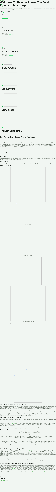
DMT (2, 26)
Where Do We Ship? (4, 480)
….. (9, 455)
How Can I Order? (4, 482)
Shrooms (3, 14)
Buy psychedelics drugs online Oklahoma (8, 138)
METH (3, 32)
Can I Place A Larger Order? (5, 486)
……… (11, 455)
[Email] (0, 4)
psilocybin (13, 468)
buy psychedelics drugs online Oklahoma (9, 149)
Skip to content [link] (2, 0)
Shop (2, 11)
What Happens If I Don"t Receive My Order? (8, 490)
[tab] (28, 481)
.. (27, 455)
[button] (2, 448)
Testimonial (4, 47)
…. (12, 455)
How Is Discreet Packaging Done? (6, 484)
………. (15, 455)
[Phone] (1, 4)
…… (13, 455)
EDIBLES (5, 20)
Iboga (3, 41)
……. (23, 455)
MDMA (3, 29)
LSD (2, 23)
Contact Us (3, 50)
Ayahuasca (3, 38)
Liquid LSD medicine (12, 423)
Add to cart (11, 55)
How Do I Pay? (3, 488)
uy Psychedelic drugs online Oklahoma (15, 139)
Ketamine (3, 35)
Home (3, 8)
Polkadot (3, 44)
